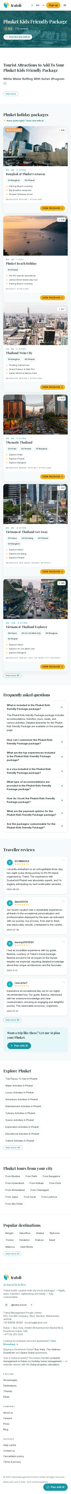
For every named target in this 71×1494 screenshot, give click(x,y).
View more (10, 94)
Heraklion (24, 1240)
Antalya (40, 1233)
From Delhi (31, 1176)
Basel (52, 1240)
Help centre (9, 1445)
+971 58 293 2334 (13, 1334)
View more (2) (12, 1253)
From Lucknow (49, 1196)
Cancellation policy (13, 1456)
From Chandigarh (39, 1190)
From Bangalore (51, 1176)
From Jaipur (11, 1196)
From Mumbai (12, 1176)
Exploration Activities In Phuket (22, 1126)
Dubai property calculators (44, 1364)
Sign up (53, 5)
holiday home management (47, 1361)
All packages (10, 1380)
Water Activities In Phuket (19, 1085)
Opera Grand (27, 1352)
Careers (7, 1418)
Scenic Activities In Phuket (19, 1120)
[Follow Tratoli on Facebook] (32, 1305)
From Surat (30, 1196)
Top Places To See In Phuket (21, 1078)
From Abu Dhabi (14, 1203)
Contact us (9, 1450)
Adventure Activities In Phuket (21, 1099)
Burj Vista (40, 1349)
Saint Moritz (26, 1246)
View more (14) (12, 1147)
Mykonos (55, 1233)
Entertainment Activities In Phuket (23, 1106)
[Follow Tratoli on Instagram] (6, 1305)
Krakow (39, 1240)
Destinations (10, 1385)
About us (8, 1412)
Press (6, 1423)
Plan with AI (21, 1045)
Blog (5, 1429)
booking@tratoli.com (36, 1322)
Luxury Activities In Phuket (19, 1092)
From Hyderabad (14, 1183)
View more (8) (12, 1020)
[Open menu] (65, 5)
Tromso (9, 1240)
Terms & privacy (12, 1461)
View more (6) (12, 675)
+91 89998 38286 (13, 1322)
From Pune (55, 1183)
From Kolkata (37, 1183)
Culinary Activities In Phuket (20, 1113)
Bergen (9, 1233)
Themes (7, 1391)
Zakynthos (25, 1233)
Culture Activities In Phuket (19, 1140)
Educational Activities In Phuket (22, 1133)
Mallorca (10, 1246)
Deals (6, 1396)
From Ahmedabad (15, 1190)
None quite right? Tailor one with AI (25, 120)
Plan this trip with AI (19, 37)
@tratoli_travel (19, 1304)
